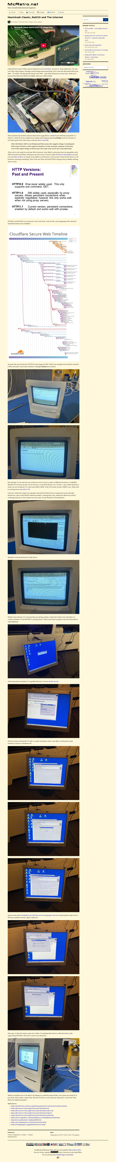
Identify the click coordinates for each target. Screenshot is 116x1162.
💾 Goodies (41, 12)
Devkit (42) (95, 71)
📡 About (61, 12)
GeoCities (47, 69)
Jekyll (71, 1155)
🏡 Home (12, 12)
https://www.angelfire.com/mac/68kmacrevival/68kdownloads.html (35, 1117)
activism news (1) (86, 84)
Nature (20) (92, 77)
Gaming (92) (98, 84)
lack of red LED (43, 140)
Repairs (40, 22)
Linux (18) (84, 82)
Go (105, 19)
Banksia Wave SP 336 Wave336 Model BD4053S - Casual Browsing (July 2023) (96, 38)
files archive (18, 157)
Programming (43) (106, 84)
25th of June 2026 (75, 1150)
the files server (37, 915)
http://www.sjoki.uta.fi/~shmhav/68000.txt (26, 1120)
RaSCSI (53, 136)
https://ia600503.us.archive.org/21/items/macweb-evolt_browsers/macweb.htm (39, 1106)
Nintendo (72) (87, 81)
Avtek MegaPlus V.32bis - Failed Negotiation (20, 1136)
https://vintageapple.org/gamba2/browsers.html (28, 1124)
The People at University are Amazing (96, 50)
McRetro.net (23, 4)
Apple (31, 22)
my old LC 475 (25, 489)
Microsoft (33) (104, 85)
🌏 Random (51, 12)
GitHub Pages (61, 1155)
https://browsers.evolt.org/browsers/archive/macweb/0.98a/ (32, 1115)
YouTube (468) (96, 79)
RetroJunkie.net (69, 154)
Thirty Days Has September (93, 45)
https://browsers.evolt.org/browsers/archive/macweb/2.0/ (31, 1113)
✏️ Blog (20, 12)
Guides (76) (92, 73)
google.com (51, 915)
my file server (54, 681)
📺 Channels (30, 12)
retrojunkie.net (26, 915)
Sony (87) (94, 81)
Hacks (35, 22)
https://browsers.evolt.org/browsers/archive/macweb (30, 1108)
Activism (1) (92, 83)
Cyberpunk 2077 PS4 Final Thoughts (64, 1135)
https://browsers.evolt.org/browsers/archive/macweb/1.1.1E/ (32, 1110)
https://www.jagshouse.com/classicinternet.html (28, 1122)
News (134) (97, 74)
